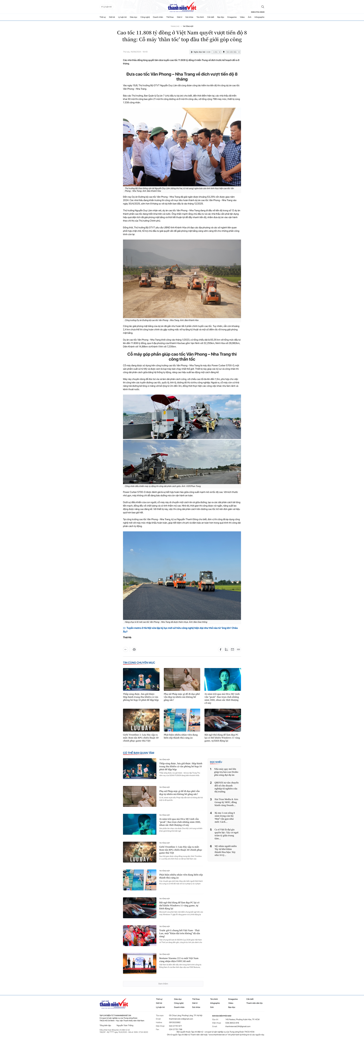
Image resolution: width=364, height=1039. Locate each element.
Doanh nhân (158, 17)
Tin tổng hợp (188, 26)
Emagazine (232, 17)
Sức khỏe (189, 17)
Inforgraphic (259, 17)
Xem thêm (163, 983)
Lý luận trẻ (122, 17)
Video (242, 17)
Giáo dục (133, 17)
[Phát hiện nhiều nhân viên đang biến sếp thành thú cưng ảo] (182, 720)
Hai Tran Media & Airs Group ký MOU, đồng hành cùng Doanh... (226, 802)
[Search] (262, 7)
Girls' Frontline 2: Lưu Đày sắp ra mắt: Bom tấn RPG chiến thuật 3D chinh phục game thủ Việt (141, 737)
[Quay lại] (126, 649)
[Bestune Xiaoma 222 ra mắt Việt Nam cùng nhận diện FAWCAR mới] (139, 963)
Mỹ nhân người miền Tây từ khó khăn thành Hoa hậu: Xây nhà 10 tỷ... (226, 851)
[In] (134, 649)
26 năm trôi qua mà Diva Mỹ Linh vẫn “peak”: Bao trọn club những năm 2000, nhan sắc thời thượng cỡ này (222, 698)
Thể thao (170, 17)
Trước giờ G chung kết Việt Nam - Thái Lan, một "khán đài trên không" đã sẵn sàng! (179, 933)
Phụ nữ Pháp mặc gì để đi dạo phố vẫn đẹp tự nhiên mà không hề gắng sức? (182, 696)
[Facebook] (220, 649)
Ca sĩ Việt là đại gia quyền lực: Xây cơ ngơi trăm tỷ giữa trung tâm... (226, 834)
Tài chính (200, 17)
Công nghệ (145, 17)
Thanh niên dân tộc (254, 1003)
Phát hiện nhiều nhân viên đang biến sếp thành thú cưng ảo (181, 736)
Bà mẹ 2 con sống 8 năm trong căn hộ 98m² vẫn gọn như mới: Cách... (225, 817)
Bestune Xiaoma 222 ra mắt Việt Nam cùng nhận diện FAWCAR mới (178, 960)
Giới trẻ (112, 17)
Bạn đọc (220, 17)
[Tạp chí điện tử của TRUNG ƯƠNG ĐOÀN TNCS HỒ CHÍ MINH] (182, 7)
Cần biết (210, 17)
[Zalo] (226, 649)
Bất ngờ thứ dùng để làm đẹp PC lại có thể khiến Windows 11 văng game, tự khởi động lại (222, 737)
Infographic (215, 1003)
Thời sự (103, 17)
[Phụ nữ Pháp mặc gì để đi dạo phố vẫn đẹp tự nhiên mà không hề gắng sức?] (182, 679)
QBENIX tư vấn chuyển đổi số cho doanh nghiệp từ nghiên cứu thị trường (227, 787)
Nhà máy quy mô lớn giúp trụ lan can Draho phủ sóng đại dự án (226, 771)
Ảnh (249, 17)
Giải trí (179, 17)
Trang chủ (175, 26)
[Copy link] (238, 649)
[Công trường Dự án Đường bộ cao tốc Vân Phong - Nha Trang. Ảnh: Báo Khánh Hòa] (182, 279)
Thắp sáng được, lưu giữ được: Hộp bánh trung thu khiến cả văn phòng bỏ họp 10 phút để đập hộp (141, 696)
